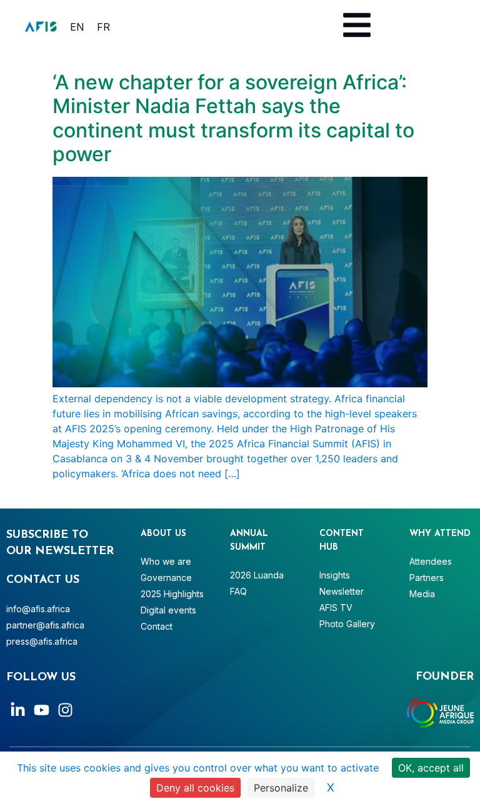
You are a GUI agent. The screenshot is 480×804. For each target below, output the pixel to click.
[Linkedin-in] (17, 710)
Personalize (281, 788)
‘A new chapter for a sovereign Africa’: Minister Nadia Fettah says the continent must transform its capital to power (233, 118)
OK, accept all (431, 768)
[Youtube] (41, 710)
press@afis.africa (42, 641)
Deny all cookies (195, 788)
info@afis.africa (38, 608)
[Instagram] (65, 710)
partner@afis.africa (45, 625)
